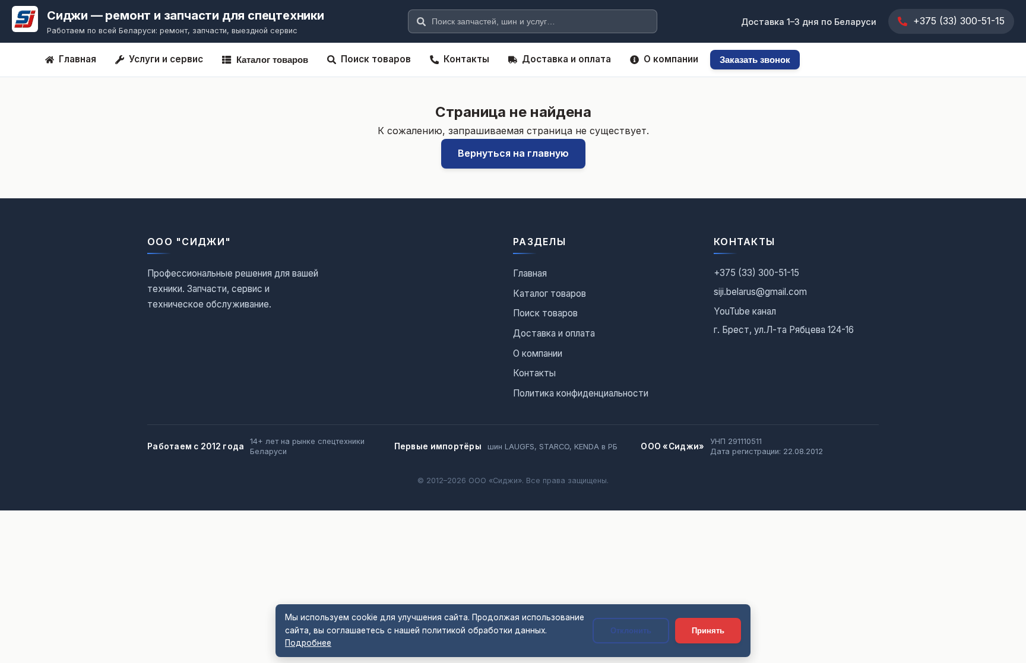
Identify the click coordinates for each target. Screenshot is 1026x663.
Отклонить (630, 630)
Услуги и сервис (166, 59)
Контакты (466, 59)
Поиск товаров (376, 59)
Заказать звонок (755, 60)
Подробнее (308, 643)
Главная (77, 59)
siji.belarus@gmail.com (760, 291)
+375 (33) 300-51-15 (959, 21)
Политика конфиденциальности (580, 393)
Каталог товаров (272, 60)
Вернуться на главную (513, 153)
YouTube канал (745, 311)
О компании (671, 59)
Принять (708, 630)
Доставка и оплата (566, 59)
